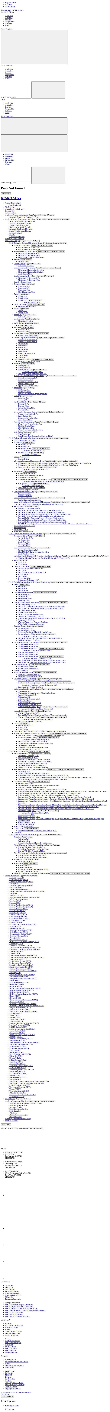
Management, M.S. (24, 484)
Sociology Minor (24, 400)
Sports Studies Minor (25, 274)
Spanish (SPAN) (15, 1079)
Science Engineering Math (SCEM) (21, 1070)
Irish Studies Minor (24, 317)
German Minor (23, 349)
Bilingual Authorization (26, 783)
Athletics (8, 1329)
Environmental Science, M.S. (28, 612)
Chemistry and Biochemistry (23, 592)
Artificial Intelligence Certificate (29, 640)
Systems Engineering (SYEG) (19, 1085)
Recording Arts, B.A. (25, 861)
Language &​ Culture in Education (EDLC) (24, 1023)
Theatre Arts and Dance (22, 566)
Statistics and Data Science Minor (29, 703)
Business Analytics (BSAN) (18, 909)
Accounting (18, 442)
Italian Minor (22, 351)
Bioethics (17, 259)
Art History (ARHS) (16, 895)
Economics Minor (24, 290)
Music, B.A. (22, 562)
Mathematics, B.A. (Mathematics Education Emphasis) (36, 693)
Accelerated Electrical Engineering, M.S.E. (37, 658)
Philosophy (17, 363)
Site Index (8, 1381)
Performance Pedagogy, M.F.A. (29, 580)
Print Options (6, 1124)
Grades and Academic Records (19, 227)
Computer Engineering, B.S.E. (28, 644)
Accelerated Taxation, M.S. (31, 455)
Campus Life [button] (9, 21)
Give (10, 29)
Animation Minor (24, 841)
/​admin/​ (7, 203)
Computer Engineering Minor (28, 646)
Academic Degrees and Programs (16, 215)
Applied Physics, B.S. (25, 725)
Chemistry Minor (24, 600)
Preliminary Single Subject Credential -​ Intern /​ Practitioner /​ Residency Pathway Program (48, 795)
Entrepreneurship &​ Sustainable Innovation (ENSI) (26, 957)
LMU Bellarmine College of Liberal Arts (23, 243)
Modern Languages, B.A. (26, 353)
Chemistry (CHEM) (16, 922)
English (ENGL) (15, 953)
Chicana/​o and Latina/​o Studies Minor (31, 270)
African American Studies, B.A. (29, 247)
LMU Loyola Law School (14, 1312)
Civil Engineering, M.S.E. (27, 610)
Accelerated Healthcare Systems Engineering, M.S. (39, 685)
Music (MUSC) (14, 1050)
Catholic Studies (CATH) (18, 915)
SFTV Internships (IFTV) (18, 1073)
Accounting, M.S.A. (25, 448)
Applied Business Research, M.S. (29, 500)
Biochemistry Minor (25, 598)
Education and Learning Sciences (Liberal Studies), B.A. (37, 831)
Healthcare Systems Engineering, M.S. (31, 683)
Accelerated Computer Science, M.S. (34, 636)
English (16, 294)
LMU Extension (15, 1111)
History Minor (23, 313)
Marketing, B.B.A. (24, 494)
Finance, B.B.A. (23, 459)
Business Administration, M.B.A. (29, 508)
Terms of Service (11, 1387)
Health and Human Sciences (23, 672)
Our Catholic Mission (12, 1341)
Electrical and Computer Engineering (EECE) (24, 947)
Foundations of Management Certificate (31, 488)
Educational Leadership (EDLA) (20, 946)
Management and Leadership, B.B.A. (31, 475)
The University (10, 207)
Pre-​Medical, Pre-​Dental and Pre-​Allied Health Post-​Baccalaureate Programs (40, 731)
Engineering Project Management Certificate (33, 747)
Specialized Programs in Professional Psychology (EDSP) (29, 1081)
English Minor (23, 298)
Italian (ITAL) (14, 1015)
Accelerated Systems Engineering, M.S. (35, 740)
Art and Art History (20, 536)
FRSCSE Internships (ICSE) (19, 982)
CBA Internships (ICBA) (18, 916)
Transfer (12, 235)
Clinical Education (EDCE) (18, 932)
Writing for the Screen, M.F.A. (28, 871)
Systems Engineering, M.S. (27, 737)
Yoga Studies (18, 432)
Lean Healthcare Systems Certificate (30, 687)
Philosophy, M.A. (24, 370)
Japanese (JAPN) (15, 1017)
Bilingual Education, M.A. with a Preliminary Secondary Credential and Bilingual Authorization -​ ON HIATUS (56, 809)
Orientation (13, 1113)
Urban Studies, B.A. (25, 416)
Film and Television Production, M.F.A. (31, 851)
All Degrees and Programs (14, 1325)
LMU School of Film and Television (21, 835)
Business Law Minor (25, 496)
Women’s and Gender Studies (24, 422)
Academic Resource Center (18, 1105)
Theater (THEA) (15, 1089)
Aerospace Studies (15, 1107)
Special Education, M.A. (26, 815)
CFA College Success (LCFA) (19, 918)
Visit (7, 29)
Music (16, 560)
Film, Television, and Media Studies (26, 853)
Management (18, 471)
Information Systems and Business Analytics (29, 461)
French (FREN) (14, 980)
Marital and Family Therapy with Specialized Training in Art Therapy (37, 556)
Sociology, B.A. (23, 398)
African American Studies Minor (29, 249)
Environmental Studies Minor (28, 418)
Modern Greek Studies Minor (28, 336)
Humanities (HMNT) (16, 1002)
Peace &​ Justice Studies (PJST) (20, 1054)
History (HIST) (14, 996)
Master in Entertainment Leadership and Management (32, 502)
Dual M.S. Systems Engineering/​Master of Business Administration (41, 516)
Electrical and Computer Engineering (26, 642)
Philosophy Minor (24, 367)
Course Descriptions (12, 876)
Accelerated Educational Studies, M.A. (35, 813)
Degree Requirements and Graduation (22, 221)
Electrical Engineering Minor (28, 654)
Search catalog (6, 97)
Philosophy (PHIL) (15, 1056)
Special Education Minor (26, 822)
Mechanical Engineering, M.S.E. (29, 717)
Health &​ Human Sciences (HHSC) (21, 990)
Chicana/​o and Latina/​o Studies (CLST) (22, 924)
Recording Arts (19, 859)
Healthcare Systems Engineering (25, 679)
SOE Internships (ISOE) (17, 1077)
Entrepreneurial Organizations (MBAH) (23, 955)
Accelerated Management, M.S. (33, 486)
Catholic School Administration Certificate (32, 763)
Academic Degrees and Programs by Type (23, 217)
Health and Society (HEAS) (18, 992)
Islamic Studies (19, 319)
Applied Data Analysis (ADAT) (20, 889)
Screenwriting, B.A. (25, 865)
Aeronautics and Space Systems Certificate (32, 741)
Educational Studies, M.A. (27, 811)
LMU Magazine (10, 1350)
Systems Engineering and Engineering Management (31, 733)
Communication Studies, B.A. (28, 550)
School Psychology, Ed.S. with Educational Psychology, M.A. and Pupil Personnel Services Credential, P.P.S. (55, 777)
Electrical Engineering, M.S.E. (28, 656)
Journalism (17, 327)
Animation (17, 837)
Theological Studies (20, 402)
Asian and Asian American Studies (25, 251)
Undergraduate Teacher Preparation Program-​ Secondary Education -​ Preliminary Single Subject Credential (54, 797)
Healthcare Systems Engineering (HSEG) (23, 994)
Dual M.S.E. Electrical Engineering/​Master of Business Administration (42, 520)
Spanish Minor (23, 355)
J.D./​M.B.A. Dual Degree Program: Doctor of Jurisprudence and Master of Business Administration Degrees (55, 524)
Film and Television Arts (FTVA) (20, 969)
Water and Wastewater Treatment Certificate (33, 622)
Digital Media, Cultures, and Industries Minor (33, 552)
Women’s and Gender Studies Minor (30, 430)
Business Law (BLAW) (17, 913)
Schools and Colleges (12, 241)
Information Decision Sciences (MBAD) (23, 1004)
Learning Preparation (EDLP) (19, 1025)
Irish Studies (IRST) (16, 1013)
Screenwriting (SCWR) (17, 1071)
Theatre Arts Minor (24, 578)
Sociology (17, 396)
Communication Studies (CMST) (20, 934)
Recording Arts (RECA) (17, 1064)
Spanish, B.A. (23, 357)
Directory (8, 1377)
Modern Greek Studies (21, 333)
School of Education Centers (23, 826)
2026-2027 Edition (11, 198)
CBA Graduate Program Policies (25, 440)
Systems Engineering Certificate (29, 749)
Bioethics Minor (23, 262)
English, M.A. (23, 300)
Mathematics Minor (24, 701)
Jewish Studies (19, 323)
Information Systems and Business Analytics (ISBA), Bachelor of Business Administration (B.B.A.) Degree (54, 463)
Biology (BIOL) (15, 903)
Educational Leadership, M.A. (28, 756)
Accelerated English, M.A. (31, 302)
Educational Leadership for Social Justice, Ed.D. (34, 761)
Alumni (7, 1364)
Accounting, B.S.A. (25, 444)
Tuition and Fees (10, 213)
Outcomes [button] (8, 23)
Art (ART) (13, 893)
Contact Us (9, 1287)
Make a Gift (9, 1297)
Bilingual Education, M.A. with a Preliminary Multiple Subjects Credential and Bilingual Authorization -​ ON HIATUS (58, 807)
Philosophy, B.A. (24, 366)
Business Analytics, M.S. (26, 467)
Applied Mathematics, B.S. (27, 695)
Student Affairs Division (13, 1331)
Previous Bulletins (11, 1121)
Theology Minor (23, 406)
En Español (9, 1373)
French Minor (22, 346)
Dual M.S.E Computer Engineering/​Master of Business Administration (42, 662)
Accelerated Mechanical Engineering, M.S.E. (37, 719)
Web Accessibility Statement (14, 1385)
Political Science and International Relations (29, 376)
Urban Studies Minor (25, 420)
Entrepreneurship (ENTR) (18, 959)
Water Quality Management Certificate (31, 624)
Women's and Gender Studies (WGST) (22, 1095)
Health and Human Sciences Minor (30, 677)
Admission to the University (14, 209)
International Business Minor (28, 477)
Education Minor (24, 821)
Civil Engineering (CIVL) (18, 928)
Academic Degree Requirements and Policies (20, 219)
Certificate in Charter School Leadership (31, 765)
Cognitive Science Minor (22, 282)
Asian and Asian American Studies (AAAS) (24, 897)
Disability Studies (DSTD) (18, 940)
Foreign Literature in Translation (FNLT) (23, 978)
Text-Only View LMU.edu (14, 1383)
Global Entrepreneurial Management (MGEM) (25, 988)
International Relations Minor (28, 382)
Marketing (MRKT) (16, 1037)
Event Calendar (10, 1347)
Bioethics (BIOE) (15, 901)
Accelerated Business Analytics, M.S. (35, 469)
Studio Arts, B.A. (24, 542)
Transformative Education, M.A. (29, 817)
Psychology (18, 388)
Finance (16, 457)
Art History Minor (24, 544)
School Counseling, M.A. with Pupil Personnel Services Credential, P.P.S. (43, 775)
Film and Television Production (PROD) (23, 971)
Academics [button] (9, 16)
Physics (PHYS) (15, 1058)
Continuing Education (12, 1333)
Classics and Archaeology (22, 276)
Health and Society (20, 304)
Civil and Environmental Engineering (26, 602)
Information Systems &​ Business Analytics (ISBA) (26, 1006)
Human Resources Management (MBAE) (23, 1000)
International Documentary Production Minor (33, 849)
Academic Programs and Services (16, 1101)
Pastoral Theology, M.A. (26, 408)
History (16, 308)
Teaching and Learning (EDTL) (20, 1087)
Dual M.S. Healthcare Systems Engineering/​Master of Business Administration (44, 514)
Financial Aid (9, 211)
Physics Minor (23, 729)
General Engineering (21, 670)
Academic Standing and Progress (20, 229)
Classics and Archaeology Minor (29, 280)
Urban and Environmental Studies (25, 412)
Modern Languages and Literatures (25, 338)
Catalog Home (10, 6)
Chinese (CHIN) (15, 926)
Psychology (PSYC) (16, 1062)
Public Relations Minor (26, 554)
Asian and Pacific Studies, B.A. (29, 253)
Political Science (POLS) (17, 1060)
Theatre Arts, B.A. (24, 574)
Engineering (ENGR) (16, 951)
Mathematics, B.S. (24, 697)
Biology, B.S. (22, 588)
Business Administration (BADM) (21, 905)
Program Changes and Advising (20, 223)
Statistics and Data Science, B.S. (29, 699)
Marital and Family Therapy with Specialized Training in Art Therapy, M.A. (44, 558)
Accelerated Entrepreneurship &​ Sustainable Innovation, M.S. (43, 481)
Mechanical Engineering (22, 711)
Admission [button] (8, 18)
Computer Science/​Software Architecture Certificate (35, 743)
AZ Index (8, 4)
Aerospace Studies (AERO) (18, 880)
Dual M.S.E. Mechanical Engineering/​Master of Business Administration (42, 522)
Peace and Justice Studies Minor (29, 361)
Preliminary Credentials (26, 824)
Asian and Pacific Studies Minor (29, 255)
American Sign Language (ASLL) (21, 885)
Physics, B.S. (22, 727)
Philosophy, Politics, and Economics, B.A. (32, 374)
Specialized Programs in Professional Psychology (30, 769)
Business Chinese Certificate (27, 340)
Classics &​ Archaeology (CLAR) (20, 930)
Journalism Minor (24, 331)
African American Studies (22, 245)
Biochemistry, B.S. (24, 595)
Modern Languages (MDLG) (19, 1048)
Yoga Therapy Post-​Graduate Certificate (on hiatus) (35, 436)
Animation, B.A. (23, 839)
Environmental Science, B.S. (28, 667)
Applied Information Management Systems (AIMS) (26, 891)
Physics (16, 723)
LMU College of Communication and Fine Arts (25, 534)
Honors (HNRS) (15, 998)
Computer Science (20, 626)
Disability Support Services (18, 1109)
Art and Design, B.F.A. (26, 538)
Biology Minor (23, 590)
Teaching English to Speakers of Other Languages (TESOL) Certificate (42, 789)
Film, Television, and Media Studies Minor (32, 857)
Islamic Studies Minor (25, 321)
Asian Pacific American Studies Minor (31, 257)
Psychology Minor (24, 392)
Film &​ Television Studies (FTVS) (21, 967)
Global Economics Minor (26, 292)
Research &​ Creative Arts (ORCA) (21, 1066)
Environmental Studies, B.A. (28, 414)
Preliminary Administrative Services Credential (34, 760)
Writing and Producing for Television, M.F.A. (33, 869)
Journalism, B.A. (24, 329)
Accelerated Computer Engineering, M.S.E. (37, 650)
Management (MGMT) (17, 1033)
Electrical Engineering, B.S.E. (28, 652)
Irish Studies (18, 315)
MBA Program (19, 506)
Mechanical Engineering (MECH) (21, 1044)
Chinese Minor (23, 344)
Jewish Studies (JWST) (17, 1019)
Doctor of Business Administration (25, 498)
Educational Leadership (22, 753)
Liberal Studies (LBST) (17, 1031)
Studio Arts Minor (24, 546)
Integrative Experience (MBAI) (20, 1008)
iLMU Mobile (10, 1379)
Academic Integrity (15, 233)
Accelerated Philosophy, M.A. (32, 372)
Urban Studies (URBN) (17, 1093)
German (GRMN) (15, 986)
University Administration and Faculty (18, 1119)
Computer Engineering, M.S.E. (28, 648)
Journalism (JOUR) (16, 1021)
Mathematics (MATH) (16, 1040)
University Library (15, 1117)
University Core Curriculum (14, 239)
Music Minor (22, 564)
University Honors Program (18, 1115)
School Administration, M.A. (28, 758)
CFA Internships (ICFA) (17, 920)
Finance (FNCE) (15, 973)
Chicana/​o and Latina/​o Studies (24, 268)
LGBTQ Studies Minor (26, 428)
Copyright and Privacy (13, 1389)
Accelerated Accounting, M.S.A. (33, 450)
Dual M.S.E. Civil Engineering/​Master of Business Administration (40, 518)
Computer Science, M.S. (26, 634)
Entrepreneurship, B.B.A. (26, 473)
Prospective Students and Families (16, 1362)
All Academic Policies (16, 237)
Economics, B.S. (23, 288)
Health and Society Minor (27, 306)
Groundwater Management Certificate (31, 616)
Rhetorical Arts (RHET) (17, 1068)
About (7, 25)
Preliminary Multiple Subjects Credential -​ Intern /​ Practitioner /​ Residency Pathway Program (49, 793)
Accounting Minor (24, 446)
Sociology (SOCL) (15, 1075)
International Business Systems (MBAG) (23, 1011)
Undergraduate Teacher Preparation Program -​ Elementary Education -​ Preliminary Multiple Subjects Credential (56, 799)
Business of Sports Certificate (28, 490)
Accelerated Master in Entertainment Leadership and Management (40, 504)
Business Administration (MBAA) (21, 907)
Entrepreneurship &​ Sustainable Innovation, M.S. (34, 479)
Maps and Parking (11, 1352)
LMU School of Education (18, 751)
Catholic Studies (19, 264)
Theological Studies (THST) (19, 1091)
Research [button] (8, 20)
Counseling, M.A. (24, 771)
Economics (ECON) (16, 944)
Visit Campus (9, 1289)
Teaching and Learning (21, 781)
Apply (3, 29)
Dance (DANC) (14, 938)
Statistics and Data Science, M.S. (29, 707)
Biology (16, 584)
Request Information (12, 1291)
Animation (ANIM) (16, 887)
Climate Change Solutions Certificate (30, 614)
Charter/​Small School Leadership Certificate (33, 767)
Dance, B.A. (22, 570)
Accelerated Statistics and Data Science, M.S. (37, 709)
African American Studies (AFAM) (21, 882)
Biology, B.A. (23, 586)
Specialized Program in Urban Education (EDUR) (26, 1083)
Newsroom (9, 1345)
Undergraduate (19, 828)
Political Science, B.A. (25, 380)
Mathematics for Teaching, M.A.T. (30, 705)
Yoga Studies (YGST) (16, 1097)
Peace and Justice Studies (22, 359)
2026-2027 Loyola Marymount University (17, 1392)
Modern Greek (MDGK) (17, 1046)
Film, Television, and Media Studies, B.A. (32, 855)
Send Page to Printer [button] (12, 1406)
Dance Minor (22, 576)
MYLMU (8, 1375)
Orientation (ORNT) (16, 1052)
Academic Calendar (12, 1335)
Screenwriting (18, 863)
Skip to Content (10, 3)
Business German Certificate (27, 342)
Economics (17, 284)
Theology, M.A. (23, 410)
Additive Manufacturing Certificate (30, 721)
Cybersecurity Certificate (26, 745)
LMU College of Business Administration (23, 438)
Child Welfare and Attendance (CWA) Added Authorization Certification (42, 779)
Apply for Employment (13, 1295)
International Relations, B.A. (27, 378)
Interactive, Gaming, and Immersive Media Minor (35, 632)
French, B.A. (22, 347)
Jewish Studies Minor (25, 325)
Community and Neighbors (14, 1365)
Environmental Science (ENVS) (20, 961)
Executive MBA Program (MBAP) (21, 965)
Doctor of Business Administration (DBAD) (24, 942)
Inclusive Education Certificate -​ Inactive (32, 787)
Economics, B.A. (24, 286)
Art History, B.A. (24, 540)
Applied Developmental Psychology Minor (32, 394)
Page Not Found (15, 205)
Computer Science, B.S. (26, 628)
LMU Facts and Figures (13, 1343)
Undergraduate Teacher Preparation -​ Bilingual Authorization (38, 785)
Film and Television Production (24, 845)
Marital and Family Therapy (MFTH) (22, 1035)
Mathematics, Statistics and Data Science (27, 689)
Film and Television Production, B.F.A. (31, 847)
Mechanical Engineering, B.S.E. (29, 713)
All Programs (13, 884)
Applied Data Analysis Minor (28, 386)
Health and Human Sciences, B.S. (29, 675)
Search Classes (10, 1099)
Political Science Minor (26, 384)
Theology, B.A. (23, 404)
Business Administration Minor (24, 526)
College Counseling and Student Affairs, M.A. (34, 773)
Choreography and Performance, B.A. (31, 568)
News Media (9, 1367)
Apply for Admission (12, 1293)
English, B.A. (22, 296)
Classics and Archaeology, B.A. (29, 278)
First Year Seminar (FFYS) (18, 977)
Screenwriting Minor (25, 867)
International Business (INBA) (19, 1009)
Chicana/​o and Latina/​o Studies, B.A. (30, 272)
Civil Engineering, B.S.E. (26, 605)
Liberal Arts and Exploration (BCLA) (22, 1029)
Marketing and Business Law (24, 492)
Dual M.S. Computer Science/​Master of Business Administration (40, 510)
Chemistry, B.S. (23, 596)
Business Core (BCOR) (17, 911)
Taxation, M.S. (23, 453)
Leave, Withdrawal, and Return (20, 231)
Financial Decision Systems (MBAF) (22, 975)
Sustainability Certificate (26, 620)
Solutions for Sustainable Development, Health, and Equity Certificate (42, 618)
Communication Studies (22, 548)
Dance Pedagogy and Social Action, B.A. (32, 572)
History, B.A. (22, 311)
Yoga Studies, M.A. (24, 434)
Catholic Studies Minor (26, 266)
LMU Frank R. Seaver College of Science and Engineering (29, 582)
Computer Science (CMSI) (18, 936)
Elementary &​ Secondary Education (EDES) (24, 949)
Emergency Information (13, 1299)
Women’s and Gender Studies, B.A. (30, 424)
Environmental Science (21, 664)
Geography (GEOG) (16, 984)
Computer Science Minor (26, 630)
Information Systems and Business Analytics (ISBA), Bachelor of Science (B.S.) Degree (48, 465)
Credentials (17, 833)
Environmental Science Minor (28, 668)
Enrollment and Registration (18, 225)
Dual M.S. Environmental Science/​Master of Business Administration (41, 512)
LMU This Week (11, 1348)
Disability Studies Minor (26, 426)
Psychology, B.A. (24, 390)
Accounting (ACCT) (16, 878)
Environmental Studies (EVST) (20, 963)
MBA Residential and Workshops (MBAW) (24, 1042)
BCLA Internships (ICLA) (18, 899)
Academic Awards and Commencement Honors (25, 1103)
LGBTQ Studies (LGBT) (18, 1027)
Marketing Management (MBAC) (20, 1039)
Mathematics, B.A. (24, 691)
